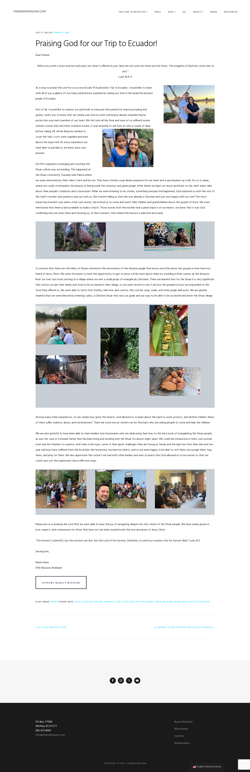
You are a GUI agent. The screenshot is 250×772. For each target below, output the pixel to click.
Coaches (179, 736)
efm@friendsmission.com (50, 735)
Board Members (183, 722)
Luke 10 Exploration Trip (130, 602)
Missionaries (181, 729)
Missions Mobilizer (174, 602)
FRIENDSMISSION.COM (30, 11)
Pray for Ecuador (199, 602)
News (54, 602)
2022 (77, 602)
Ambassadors (182, 743)
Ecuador (86, 602)
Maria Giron (154, 602)
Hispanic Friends (103, 602)
